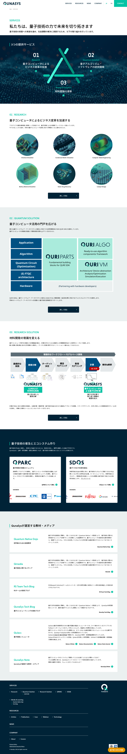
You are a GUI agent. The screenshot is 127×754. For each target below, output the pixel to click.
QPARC (59, 692)
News (89, 3)
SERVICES (68, 3)
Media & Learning (17, 700)
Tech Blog (15, 704)
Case (36, 717)
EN (111, 3)
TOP (11, 9)
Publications (25, 717)
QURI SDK (26, 694)
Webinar (46, 717)
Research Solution (46, 692)
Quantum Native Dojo (18, 702)
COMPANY (98, 3)
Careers (23, 739)
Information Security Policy (17, 746)
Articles (13, 717)
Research (14, 692)
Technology (58, 717)
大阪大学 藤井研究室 (60, 635)
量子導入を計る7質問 (116, 750)
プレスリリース (85, 478)
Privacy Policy (13, 744)
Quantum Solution (29, 692)
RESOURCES (79, 3)
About (13, 739)
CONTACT (120, 3)
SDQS (69, 692)
